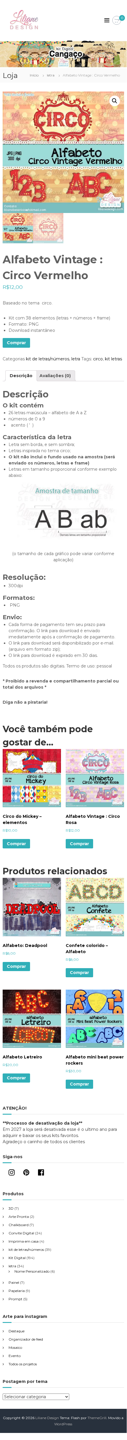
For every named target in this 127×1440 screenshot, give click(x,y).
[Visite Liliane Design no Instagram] (12, 1173)
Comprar (16, 342)
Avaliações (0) (55, 375)
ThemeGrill (97, 1418)
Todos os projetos (23, 1364)
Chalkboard (19, 1225)
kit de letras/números (47, 359)
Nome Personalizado (32, 1271)
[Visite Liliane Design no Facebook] (41, 1173)
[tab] (21, 375)
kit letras (113, 359)
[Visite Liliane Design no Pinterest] (26, 1173)
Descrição (21, 375)
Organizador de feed (26, 1339)
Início (34, 75)
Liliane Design (47, 1418)
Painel (14, 1282)
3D (11, 1208)
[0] (116, 20)
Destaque (16, 1331)
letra (51, 75)
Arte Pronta (19, 1216)
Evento (15, 1356)
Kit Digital (17, 1258)
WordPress (63, 1424)
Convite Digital (21, 1233)
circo (98, 359)
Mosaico (15, 1347)
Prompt (15, 1299)
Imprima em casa (24, 1241)
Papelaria (17, 1290)
